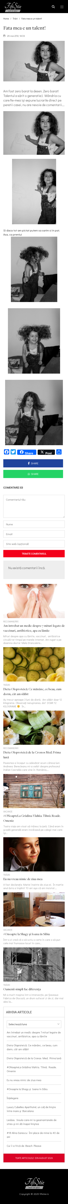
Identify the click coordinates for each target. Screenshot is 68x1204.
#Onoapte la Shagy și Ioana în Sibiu (27, 1089)
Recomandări (10, 621)
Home (6, 18)
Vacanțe (7, 811)
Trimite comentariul (34, 553)
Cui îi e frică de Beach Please (24, 1145)
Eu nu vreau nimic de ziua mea (24, 1080)
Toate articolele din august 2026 (34, 1158)
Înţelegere (12, 1098)
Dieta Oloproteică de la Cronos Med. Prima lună (34, 1058)
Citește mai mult (34, 614)
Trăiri (15, 18)
